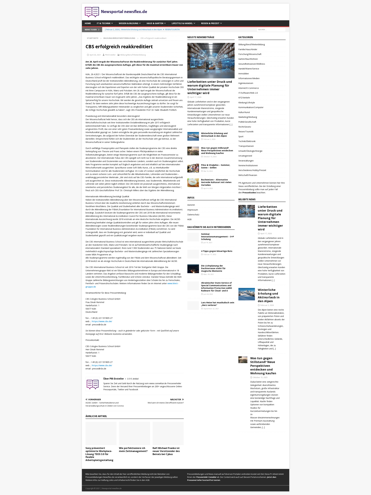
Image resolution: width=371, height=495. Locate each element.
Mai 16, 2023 (208, 171)
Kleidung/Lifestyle (246, 102)
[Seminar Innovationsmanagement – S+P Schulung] (193, 237)
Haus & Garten (155, 23)
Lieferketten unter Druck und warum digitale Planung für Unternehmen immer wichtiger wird (209, 87)
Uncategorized (245, 155)
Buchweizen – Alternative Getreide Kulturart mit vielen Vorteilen (216, 182)
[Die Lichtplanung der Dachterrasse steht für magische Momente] (193, 268)
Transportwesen (246, 146)
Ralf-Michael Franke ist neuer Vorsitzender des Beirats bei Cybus (166, 451)
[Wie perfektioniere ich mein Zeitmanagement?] (134, 433)
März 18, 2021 (208, 274)
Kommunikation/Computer (250, 107)
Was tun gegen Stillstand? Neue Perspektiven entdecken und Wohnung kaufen (217, 150)
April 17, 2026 (195, 97)
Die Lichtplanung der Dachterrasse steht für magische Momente (213, 268)
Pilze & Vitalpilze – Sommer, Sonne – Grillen (215, 166)
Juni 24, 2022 (208, 294)
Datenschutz (193, 214)
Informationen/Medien (249, 78)
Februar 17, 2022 (209, 254)
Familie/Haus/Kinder (247, 49)
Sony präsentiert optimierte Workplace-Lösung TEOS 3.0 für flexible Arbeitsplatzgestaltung (99, 454)
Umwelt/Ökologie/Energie (250, 151)
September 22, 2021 (211, 308)
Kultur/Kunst (244, 112)
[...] (231, 124)
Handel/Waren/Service (248, 68)
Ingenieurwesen (245, 83)
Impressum (192, 209)
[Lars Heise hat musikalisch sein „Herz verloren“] (193, 305)
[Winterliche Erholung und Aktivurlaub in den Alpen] (193, 136)
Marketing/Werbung (247, 117)
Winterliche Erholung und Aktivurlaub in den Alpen (214, 134)
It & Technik (103, 23)
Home (88, 23)
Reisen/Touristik (245, 131)
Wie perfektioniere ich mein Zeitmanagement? (133, 449)
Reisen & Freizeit (210, 23)
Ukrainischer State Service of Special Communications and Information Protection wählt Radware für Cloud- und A (216, 286)
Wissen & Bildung (128, 23)
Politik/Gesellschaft (247, 121)
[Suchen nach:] (271, 29)
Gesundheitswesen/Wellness (251, 63)
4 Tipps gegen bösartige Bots (216, 251)
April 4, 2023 (208, 188)
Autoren (191, 204)
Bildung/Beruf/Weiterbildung (133, 54)
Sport (240, 136)
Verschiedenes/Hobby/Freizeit (252, 170)
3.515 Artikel (133, 378)
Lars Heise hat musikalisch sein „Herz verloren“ (217, 303)
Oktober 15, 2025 (210, 156)
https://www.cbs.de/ (102, 321)
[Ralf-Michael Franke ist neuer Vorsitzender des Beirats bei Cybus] (168, 433)
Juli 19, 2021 (207, 242)
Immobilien (243, 73)
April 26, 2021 (95, 54)
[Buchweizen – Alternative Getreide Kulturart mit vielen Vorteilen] (193, 182)
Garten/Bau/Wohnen (248, 59)
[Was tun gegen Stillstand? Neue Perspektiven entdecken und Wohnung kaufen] (193, 151)
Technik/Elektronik (246, 141)
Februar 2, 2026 (209, 139)
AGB (189, 219)
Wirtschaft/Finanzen (247, 175)
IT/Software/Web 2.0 (248, 92)
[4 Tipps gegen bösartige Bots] (193, 254)
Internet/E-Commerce (248, 88)
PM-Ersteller (110, 54)
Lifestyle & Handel (182, 23)
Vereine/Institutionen (248, 165)
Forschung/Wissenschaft (249, 54)
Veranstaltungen (246, 160)
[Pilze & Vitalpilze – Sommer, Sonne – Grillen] (193, 168)
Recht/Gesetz (244, 126)
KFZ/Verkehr (244, 97)
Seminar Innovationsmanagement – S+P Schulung (217, 237)
